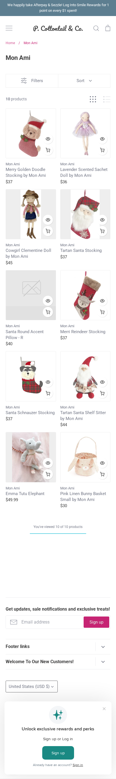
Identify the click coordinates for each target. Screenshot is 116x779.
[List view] (106, 99)
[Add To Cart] (48, 150)
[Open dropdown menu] (102, 646)
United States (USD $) (29, 686)
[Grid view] (93, 99)
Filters (37, 80)
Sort (80, 80)
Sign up (96, 622)
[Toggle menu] (9, 28)
